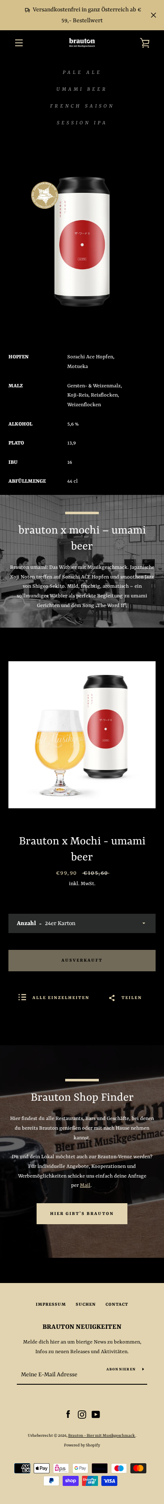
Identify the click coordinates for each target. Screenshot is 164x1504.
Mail (85, 1185)
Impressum (51, 1304)
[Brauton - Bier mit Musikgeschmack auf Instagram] (82, 1414)
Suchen (86, 1304)
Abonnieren (121, 1369)
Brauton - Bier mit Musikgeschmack (101, 1435)
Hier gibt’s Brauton (82, 1213)
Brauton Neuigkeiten (82, 1327)
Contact (117, 1304)
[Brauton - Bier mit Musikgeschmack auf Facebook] (68, 1414)
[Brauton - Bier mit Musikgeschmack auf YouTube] (96, 1414)
